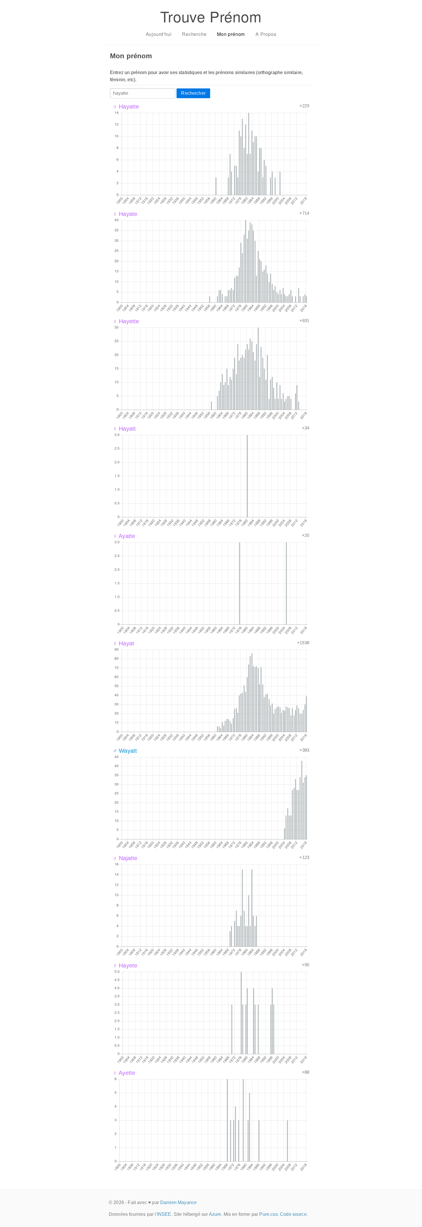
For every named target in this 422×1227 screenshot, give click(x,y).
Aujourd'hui (159, 34)
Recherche (194, 34)
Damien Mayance (178, 1202)
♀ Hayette (126, 321)
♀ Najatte (125, 858)
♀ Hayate (125, 214)
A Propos (265, 34)
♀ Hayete (125, 965)
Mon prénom (231, 34)
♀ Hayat (123, 643)
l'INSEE (163, 1214)
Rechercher (193, 93)
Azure (215, 1214)
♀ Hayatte (126, 106)
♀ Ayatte (124, 536)
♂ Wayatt (125, 751)
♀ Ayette (124, 1073)
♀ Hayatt (124, 428)
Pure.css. (268, 1214)
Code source (293, 1214)
